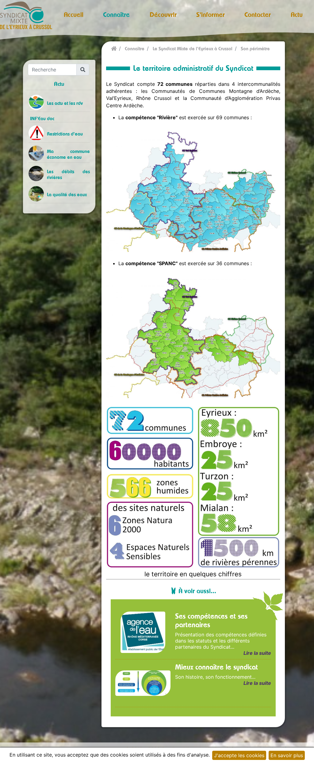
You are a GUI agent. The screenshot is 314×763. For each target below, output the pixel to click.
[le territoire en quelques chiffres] (193, 487)
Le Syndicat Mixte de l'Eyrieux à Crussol (192, 49)
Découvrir (163, 14)
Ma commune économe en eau (68, 154)
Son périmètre (255, 49)
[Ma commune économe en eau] (40, 153)
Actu (297, 14)
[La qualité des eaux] (37, 193)
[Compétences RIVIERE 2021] (193, 190)
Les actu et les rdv (65, 103)
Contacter (257, 14)
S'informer (210, 14)
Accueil (73, 14)
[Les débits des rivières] (41, 173)
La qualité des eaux (67, 194)
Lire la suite (257, 653)
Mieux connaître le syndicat (216, 666)
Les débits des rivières (68, 174)
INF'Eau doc (42, 118)
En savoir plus (286, 755)
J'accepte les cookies (239, 755)
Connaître (116, 14)
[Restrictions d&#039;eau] (37, 133)
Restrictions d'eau (65, 134)
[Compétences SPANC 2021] (193, 336)
